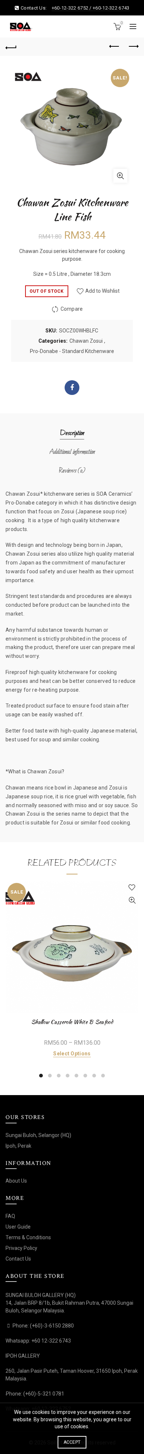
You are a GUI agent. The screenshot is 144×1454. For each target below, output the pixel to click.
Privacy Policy (21, 1248)
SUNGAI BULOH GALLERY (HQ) (41, 1295)
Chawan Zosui (86, 341)
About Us (16, 1181)
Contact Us (18, 1259)
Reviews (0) (72, 470)
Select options (71, 1053)
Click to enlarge (120, 176)
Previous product (114, 46)
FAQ (10, 1216)
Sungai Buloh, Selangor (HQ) (38, 1135)
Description (72, 433)
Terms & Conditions (28, 1237)
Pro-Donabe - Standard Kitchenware (72, 351)
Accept (72, 1442)
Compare (72, 309)
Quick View (132, 900)
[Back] (11, 46)
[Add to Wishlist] (132, 887)
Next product (133, 46)
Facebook (72, 387)
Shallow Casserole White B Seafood (72, 1022)
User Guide (18, 1227)
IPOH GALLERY (23, 1356)
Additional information (72, 452)
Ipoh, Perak (18, 1146)
